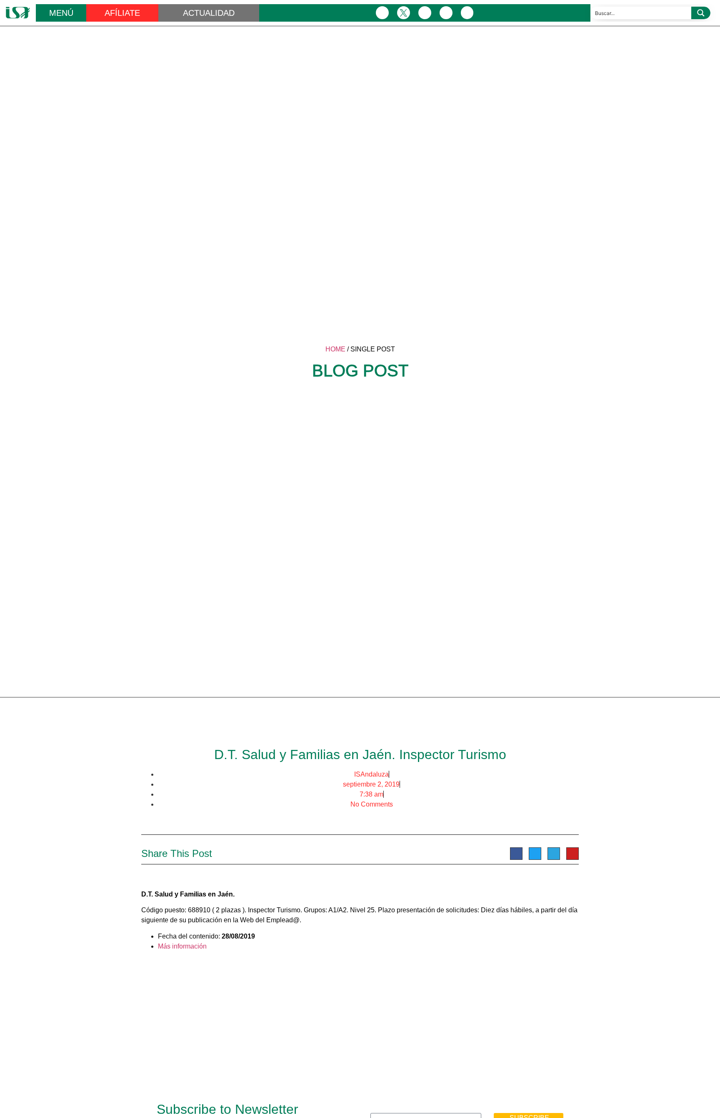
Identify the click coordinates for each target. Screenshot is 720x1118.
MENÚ (61, 12)
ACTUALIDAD (209, 12)
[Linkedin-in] (446, 12)
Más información (182, 946)
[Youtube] (467, 12)
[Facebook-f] (382, 12)
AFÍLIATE (122, 12)
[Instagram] (424, 12)
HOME (335, 349)
